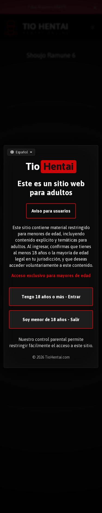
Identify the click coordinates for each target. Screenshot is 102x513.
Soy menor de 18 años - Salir (51, 319)
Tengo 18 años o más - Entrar (51, 296)
